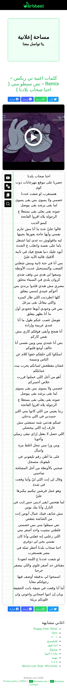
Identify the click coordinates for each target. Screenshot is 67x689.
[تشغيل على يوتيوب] (7, 177)
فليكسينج (52, 641)
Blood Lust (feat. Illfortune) (40, 666)
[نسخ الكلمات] (7, 195)
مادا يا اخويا (51, 653)
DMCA (23, 681)
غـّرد (51, 99)
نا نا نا (54, 661)
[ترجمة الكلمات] (7, 186)
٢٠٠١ (54, 637)
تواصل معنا (32, 44)
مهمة (55, 657)
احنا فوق (53, 645)
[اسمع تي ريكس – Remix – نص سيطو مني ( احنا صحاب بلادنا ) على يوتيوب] (33, 137)
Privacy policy (10, 681)
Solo (55, 633)
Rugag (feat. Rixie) (46, 628)
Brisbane (59, 681)
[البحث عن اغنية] (7, 203)
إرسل (26, 99)
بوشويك (53, 649)
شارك (12, 99)
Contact (34, 684)
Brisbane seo (40, 681)
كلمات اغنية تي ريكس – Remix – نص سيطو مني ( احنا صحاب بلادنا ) (33, 83)
